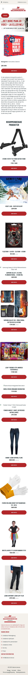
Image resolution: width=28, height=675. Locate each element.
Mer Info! (14, 70)
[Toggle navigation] (3, 8)
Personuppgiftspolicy (9, 672)
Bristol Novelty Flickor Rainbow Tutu (14, 550)
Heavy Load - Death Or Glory (14, 206)
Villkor (19, 670)
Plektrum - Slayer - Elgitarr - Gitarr (14, 251)
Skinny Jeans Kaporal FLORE (14, 458)
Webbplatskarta (20, 672)
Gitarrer (17, 61)
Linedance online (7, 645)
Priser (5, 15)
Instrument (11, 61)
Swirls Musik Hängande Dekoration (14, 389)
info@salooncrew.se (22, 2)
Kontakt (14, 670)
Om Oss (4, 648)
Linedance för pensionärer (9, 642)
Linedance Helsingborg (8, 635)
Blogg (8, 670)
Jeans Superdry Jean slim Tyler (14, 596)
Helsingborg (5, 2)
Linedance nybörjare (8, 638)
